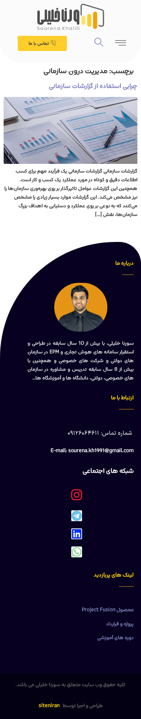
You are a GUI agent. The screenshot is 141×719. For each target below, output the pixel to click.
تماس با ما (39, 43)
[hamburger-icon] (121, 45)
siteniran (49, 705)
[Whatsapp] (76, 551)
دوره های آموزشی (115, 637)
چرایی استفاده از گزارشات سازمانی (93, 86)
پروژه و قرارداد (120, 624)
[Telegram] (76, 515)
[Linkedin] (76, 533)
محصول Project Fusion (108, 609)
